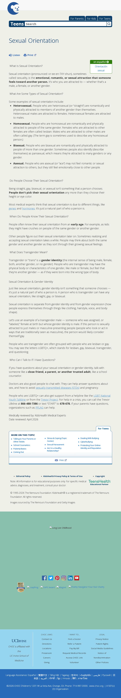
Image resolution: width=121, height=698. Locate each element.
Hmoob (66, 678)
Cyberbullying (87, 442)
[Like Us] (44, 577)
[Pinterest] (57, 577)
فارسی (96, 675)
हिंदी (74, 678)
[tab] (103, 428)
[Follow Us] (51, 577)
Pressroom (47, 653)
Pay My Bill (74, 648)
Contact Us (47, 639)
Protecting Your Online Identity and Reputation (91, 446)
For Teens (105, 18)
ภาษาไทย (82, 678)
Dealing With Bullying (90, 438)
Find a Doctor (74, 639)
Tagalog (65, 675)
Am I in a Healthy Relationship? (54, 449)
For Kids (91, 18)
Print (30, 55)
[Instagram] (64, 577)
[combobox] (66, 24)
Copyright (100, 476)
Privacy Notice (102, 639)
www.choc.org (96, 685)
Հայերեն (85, 675)
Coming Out (18, 452)
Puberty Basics (19, 448)
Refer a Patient (74, 643)
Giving (46, 662)
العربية (44, 678)
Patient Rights (102, 643)
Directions (46, 643)
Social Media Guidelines (102, 648)
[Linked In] (70, 577)
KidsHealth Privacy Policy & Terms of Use (62, 476)
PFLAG (39, 407)
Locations (46, 648)
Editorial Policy (23, 476)
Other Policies (102, 662)
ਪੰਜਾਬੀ (52, 678)
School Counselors (21, 445)
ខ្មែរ (59, 678)
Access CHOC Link (74, 657)
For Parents (77, 18)
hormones (28, 208)
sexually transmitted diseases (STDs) (57, 387)
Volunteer (74, 662)
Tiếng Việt (54, 675)
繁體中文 (42, 675)
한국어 (74, 675)
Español (32, 675)
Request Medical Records (74, 653)
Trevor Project (49, 399)
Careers (46, 657)
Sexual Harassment (55, 444)
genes (12, 208)
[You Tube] (77, 577)
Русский (106, 675)
